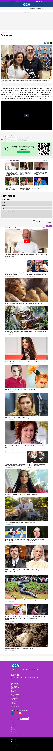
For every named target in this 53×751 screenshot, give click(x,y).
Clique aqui (4, 140)
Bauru (12, 723)
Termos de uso (14, 741)
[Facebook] (45, 43)
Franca (13, 727)
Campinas (13, 726)
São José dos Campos (16, 733)
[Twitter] (51, 43)
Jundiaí (13, 729)
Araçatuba (13, 721)
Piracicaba (13, 731)
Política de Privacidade (16, 744)
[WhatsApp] (48, 43)
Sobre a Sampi (14, 739)
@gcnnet (16, 710)
